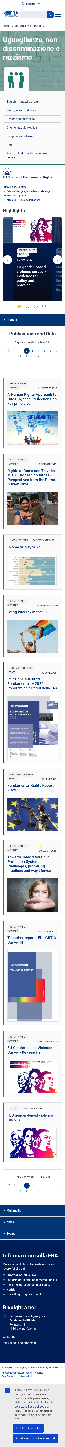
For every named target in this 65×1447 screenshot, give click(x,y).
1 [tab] (19, 306)
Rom (10, 145)
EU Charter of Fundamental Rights (27, 177)
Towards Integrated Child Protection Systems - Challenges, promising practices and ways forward (30, 864)
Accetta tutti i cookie (28, 1428)
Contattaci (9, 1336)
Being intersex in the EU (27, 612)
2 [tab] (27, 306)
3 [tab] (36, 306)
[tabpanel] (32, 259)
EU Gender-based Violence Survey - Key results (29, 1050)
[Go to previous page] (15, 351)
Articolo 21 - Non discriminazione (23, 200)
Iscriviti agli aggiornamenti (23, 1294)
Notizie (11, 1289)
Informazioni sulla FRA (21, 1275)
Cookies (39, 1373)
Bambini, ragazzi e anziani (23, 101)
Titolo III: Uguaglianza (15, 187)
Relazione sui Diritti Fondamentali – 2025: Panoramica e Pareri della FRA (32, 683)
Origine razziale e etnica (22, 127)
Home (6, 26)
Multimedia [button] (14, 1210)
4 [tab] (44, 306)
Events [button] (11, 1233)
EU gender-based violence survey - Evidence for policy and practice (31, 276)
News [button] (10, 1222)
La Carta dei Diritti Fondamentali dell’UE (32, 1280)
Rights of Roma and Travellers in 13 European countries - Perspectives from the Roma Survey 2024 (32, 477)
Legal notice (26, 1373)
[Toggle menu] (57, 14)
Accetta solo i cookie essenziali (36, 1438)
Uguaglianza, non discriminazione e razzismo (34, 26)
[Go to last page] (44, 356)
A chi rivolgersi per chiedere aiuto (28, 1284)
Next (57, 259)
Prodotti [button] (12, 319)
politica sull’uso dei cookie (31, 1406)
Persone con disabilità (21, 119)
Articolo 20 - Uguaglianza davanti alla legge (28, 191)
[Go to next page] (39, 356)
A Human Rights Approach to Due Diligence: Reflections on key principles (32, 399)
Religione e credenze (20, 136)
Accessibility (27, 1376)
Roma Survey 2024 (25, 547)
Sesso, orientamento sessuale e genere (27, 155)
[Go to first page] (9, 351)
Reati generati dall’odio (21, 110)
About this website (11, 1373)
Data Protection (9, 1376)
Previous (7, 259)
